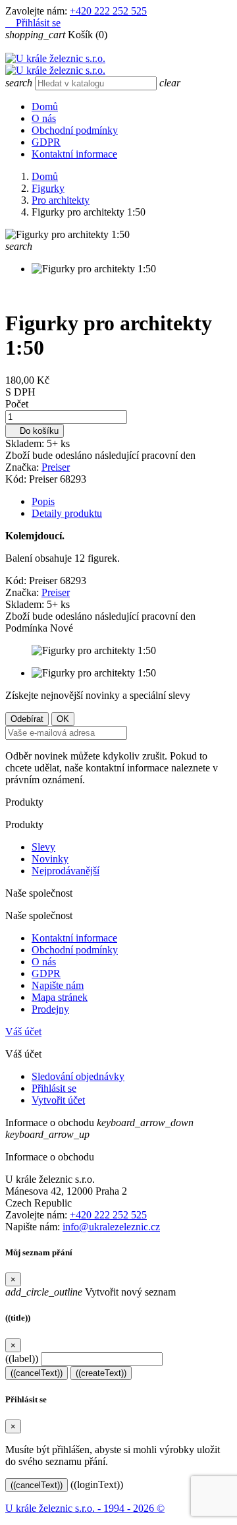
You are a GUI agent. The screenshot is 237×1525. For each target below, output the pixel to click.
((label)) (21, 1358)
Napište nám (58, 985)
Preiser (55, 467)
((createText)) (101, 1373)
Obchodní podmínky (75, 130)
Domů (45, 106)
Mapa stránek (60, 997)
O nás (44, 118)
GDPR (46, 142)
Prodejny (50, 1009)
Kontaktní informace (74, 154)
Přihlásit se (54, 1088)
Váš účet (23, 1031)
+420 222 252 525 (108, 10)
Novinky (50, 858)
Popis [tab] (43, 501)
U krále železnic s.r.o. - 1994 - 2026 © (85, 1508)
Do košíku (35, 431)
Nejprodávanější (65, 870)
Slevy (43, 846)
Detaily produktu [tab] (67, 513)
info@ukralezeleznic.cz (111, 1226)
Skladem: (26, 443)
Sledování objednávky (78, 1076)
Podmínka (27, 628)
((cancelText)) (37, 1373)
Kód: (17, 479)
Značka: (23, 467)
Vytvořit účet (58, 1100)
